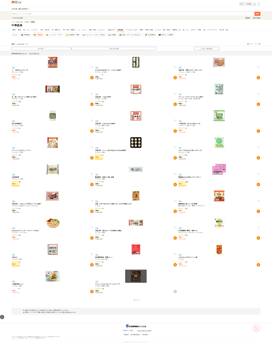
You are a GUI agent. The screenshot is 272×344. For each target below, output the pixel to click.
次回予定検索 (256, 17)
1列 (252, 44)
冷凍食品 (27, 22)
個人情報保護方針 (135, 334)
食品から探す (19, 22)
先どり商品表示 (207, 48)
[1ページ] (136, 300)
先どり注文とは (34, 53)
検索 (257, 14)
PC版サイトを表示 (128, 330)
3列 (259, 44)
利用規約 (126, 334)
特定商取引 (145, 334)
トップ (13, 22)
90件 (26, 44)
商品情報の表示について (19, 53)
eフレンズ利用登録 (246, 4)
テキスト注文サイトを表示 (144, 330)
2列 (256, 44)
